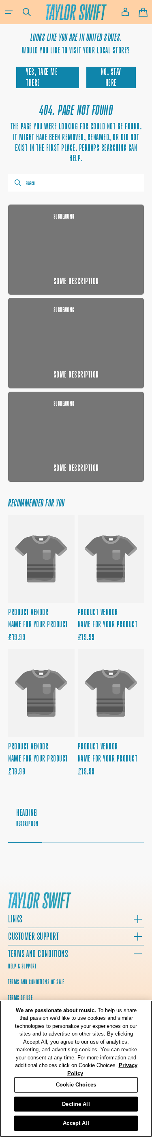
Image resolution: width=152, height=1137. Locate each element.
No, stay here (111, 77)
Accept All (76, 1123)
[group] (76, 821)
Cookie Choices (76, 1085)
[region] (76, 1068)
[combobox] (76, 183)
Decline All (76, 1104)
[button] (9, 12)
